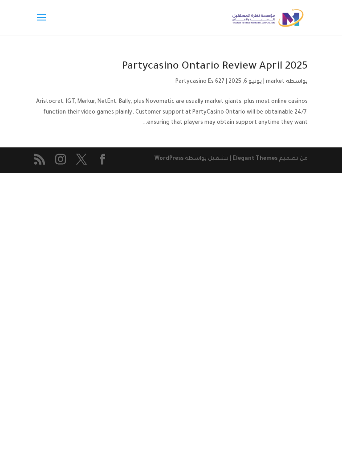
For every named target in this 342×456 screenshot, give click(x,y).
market (275, 82)
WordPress (169, 159)
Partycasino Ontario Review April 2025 (215, 67)
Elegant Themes (254, 159)
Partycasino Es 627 (199, 82)
